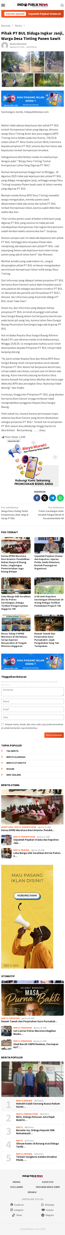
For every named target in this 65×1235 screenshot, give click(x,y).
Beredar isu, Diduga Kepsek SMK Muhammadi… (35, 1132)
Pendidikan (14, 1018)
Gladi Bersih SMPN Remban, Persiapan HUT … (35, 1046)
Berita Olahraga (15, 757)
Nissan (10, 769)
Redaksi (32, 1192)
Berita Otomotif (16, 762)
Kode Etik (47, 1182)
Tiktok (19, 1215)
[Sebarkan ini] (36, 497)
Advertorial (7, 827)
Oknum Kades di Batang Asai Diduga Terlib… (37, 1145)
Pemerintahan (29, 827)
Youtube (49, 1210)
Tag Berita (12, 751)
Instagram (19, 1210)
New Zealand (13, 774)
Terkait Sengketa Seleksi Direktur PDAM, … (36, 1158)
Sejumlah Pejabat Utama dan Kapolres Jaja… (36, 841)
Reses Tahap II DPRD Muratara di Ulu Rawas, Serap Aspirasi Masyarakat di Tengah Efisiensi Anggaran (14, 640)
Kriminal (25, 850)
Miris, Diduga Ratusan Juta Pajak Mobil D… (35, 1118)
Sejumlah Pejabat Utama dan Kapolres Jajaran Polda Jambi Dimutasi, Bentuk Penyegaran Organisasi (48, 562)
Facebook (19, 1204)
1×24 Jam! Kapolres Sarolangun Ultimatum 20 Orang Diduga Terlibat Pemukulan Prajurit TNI (48, 601)
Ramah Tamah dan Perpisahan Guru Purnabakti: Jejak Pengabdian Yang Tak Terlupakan (46, 640)
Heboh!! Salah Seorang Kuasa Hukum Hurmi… (38, 1105)
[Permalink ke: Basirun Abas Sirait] (4, 45)
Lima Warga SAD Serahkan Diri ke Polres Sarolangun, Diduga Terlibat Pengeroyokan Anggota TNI (16, 602)
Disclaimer (16, 1187)
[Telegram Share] (52, 497)
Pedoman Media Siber (48, 1187)
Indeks (16, 1182)
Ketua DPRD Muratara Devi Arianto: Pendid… (28, 830)
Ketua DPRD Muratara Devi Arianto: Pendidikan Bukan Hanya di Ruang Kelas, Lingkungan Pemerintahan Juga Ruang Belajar (15, 563)
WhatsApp (49, 1204)
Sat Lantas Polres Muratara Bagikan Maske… (34, 1032)
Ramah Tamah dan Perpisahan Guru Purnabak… (29, 1021)
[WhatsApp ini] (60, 497)
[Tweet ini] (44, 497)
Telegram (49, 1215)
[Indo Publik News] (32, 4)
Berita (17, 827)
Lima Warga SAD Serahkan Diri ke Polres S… (36, 855)
